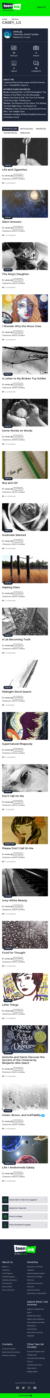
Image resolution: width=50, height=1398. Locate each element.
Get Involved (32, 1329)
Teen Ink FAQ (7, 1283)
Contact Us (6, 1270)
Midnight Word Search (16, 691)
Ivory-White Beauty (14, 900)
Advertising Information (36, 1273)
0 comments (10, 548)
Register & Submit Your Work (35, 1310)
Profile (15, 19)
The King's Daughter (15, 274)
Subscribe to (23, 1200)
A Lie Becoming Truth (16, 639)
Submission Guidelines (35, 1319)
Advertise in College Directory (34, 1278)
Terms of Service (8, 1290)
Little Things (10, 1004)
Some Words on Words (17, 430)
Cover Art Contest (9, 1349)
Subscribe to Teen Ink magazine (35, 1334)
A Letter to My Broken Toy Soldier (24, 378)
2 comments (10, 183)
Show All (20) (10, 129)
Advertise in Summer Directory (35, 1285)
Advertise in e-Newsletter (36, 1293)
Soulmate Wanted (14, 535)
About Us (5, 1267)
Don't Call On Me (13, 796)
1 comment (9, 705)
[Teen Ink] (12, 7)
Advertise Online (33, 1290)
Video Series (32, 1368)
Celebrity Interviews (9, 1280)
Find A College (15, 1216)
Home (4, 19)
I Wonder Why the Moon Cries (21, 326)
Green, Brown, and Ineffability (21, 1115)
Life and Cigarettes (14, 169)
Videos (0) (25, 133)
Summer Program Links (36, 1351)
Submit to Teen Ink (17, 1208)
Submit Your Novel (34, 1316)
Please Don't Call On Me (17, 848)
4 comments (10, 340)
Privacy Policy (7, 1287)
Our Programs (7, 1273)
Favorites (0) (10, 133)
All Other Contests (9, 1355)
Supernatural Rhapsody (17, 743)
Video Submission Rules (36, 1322)
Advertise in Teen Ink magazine (35, 1268)
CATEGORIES (24, 1396)
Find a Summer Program (20, 1225)
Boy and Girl (10, 482)
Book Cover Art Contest (11, 1352)
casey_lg (8, 175)
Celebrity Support (8, 1277)
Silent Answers (11, 221)
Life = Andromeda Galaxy (18, 1167)
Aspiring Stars (11, 587)
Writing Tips (31, 1326)
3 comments (10, 1129)
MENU (40, 7)
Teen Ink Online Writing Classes (36, 1360)
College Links (32, 1355)
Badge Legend (32, 1371)
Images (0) (41, 129)
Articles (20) (26, 129)
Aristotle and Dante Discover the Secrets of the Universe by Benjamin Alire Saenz (23, 1060)
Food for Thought (13, 952)
